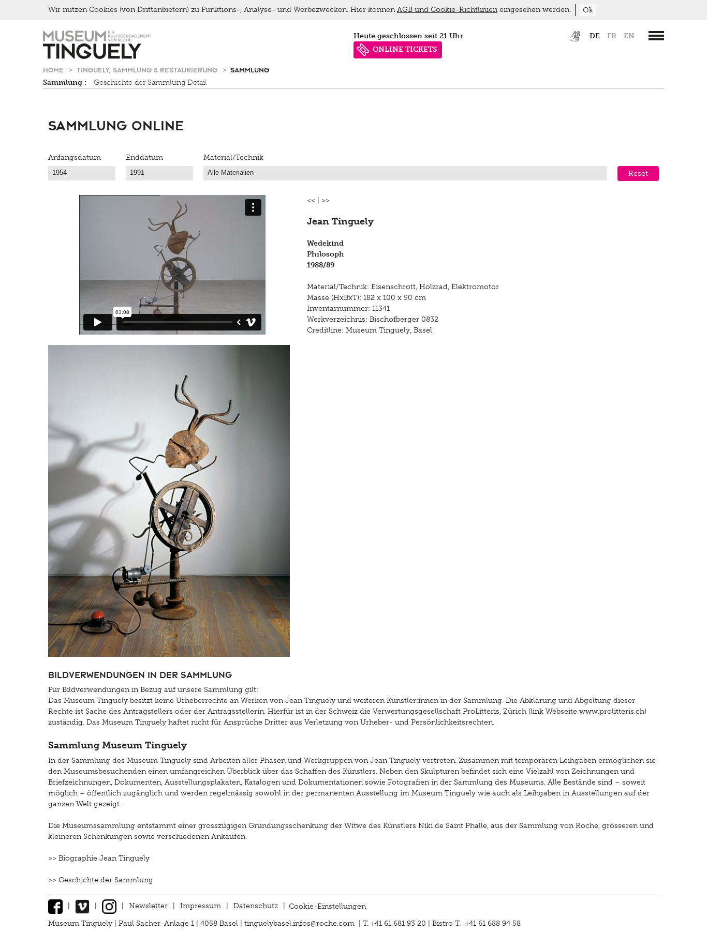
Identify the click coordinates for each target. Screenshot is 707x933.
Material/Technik (233, 157)
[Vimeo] (82, 905)
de (595, 36)
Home (54, 69)
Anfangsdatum (74, 157)
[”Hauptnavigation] (656, 36)
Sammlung (249, 69)
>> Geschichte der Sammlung (100, 880)
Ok (588, 10)
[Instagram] (109, 905)
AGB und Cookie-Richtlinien (447, 9)
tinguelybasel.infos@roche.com (300, 923)
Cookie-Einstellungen (327, 905)
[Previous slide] (66, 265)
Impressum (200, 905)
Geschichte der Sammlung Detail (150, 82)
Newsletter (148, 905)
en (629, 36)
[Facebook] (55, 905)
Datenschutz (255, 905)
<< (311, 200)
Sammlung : (64, 82)
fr (611, 36)
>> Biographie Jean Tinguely (99, 858)
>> (325, 200)
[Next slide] (278, 265)
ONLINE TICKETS (405, 49)
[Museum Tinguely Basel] (97, 56)
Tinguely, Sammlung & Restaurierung (148, 69)
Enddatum (144, 157)
